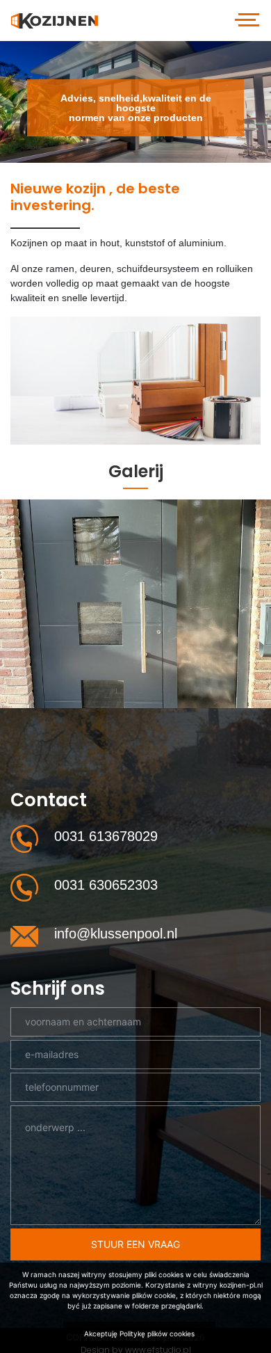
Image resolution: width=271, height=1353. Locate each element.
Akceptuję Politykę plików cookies (139, 1333)
